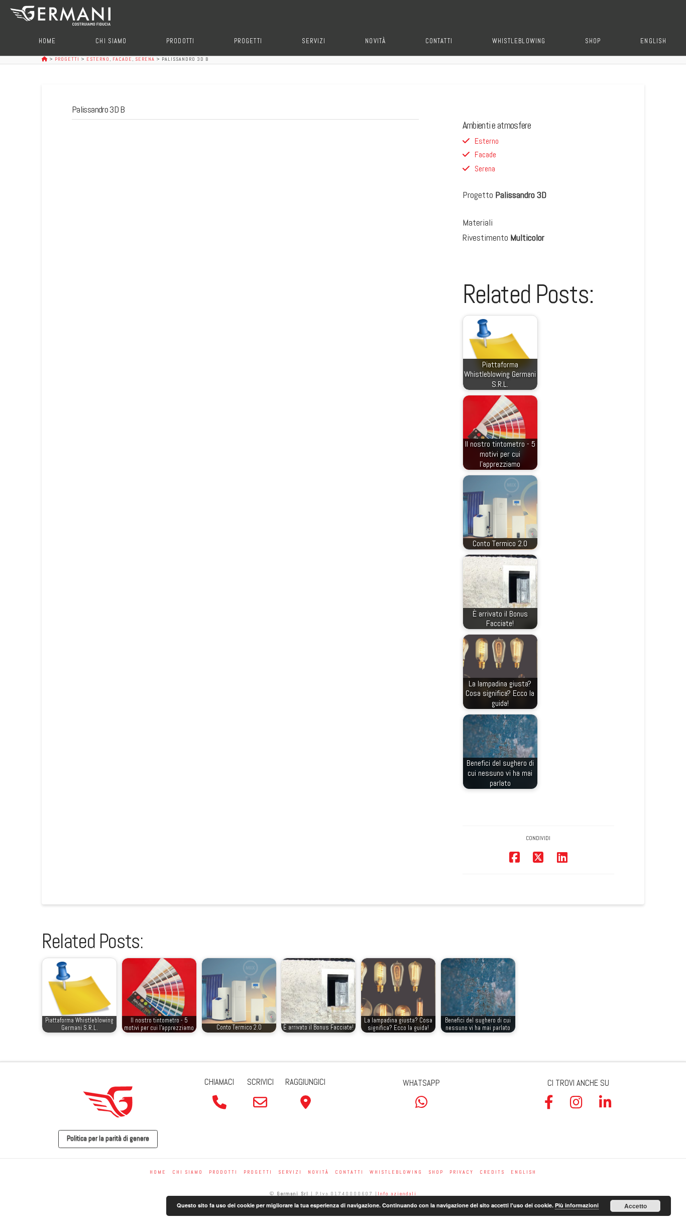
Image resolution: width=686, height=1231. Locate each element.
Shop (435, 1172)
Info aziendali (397, 1193)
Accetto (635, 1205)
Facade (485, 154)
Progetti (258, 1172)
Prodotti (223, 1172)
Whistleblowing (396, 1172)
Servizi (290, 1172)
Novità (318, 1172)
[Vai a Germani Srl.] (45, 59)
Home (158, 1172)
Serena (485, 168)
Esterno (487, 141)
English (523, 1172)
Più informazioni (577, 1205)
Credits (492, 1172)
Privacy (461, 1172)
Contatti (349, 1172)
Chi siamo (187, 1172)
